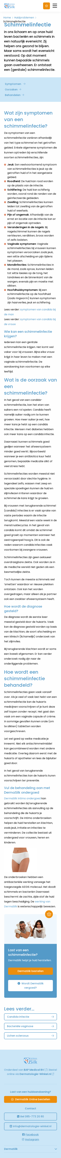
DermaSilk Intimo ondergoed (22, 798)
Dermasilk (13, 5)
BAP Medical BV (34, 1070)
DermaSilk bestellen (31, 971)
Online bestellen (46, 5)
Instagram (32, 1139)
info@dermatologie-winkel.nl (32, 1126)
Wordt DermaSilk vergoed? (32, 986)
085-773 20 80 (32, 1116)
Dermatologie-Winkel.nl (36, 1074)
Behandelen (12, 95)
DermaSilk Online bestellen (32, 1099)
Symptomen (13, 84)
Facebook (32, 1134)
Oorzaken (11, 89)
